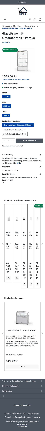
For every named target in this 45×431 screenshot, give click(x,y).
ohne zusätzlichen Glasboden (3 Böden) (18, 125)
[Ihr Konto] (35, 19)
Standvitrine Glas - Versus (37, 233)
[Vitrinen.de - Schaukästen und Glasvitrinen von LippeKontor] (22, 11)
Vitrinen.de (6, 26)
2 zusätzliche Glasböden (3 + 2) (14, 134)
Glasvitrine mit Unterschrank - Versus (17, 28)
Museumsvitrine (24, 233)
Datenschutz (16, 414)
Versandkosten (22, 424)
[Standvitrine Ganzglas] (30, 219)
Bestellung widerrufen (22, 405)
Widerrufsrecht (33, 414)
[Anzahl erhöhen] (13, 141)
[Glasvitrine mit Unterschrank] (8, 219)
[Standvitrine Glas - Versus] (37, 219)
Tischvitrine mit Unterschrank (20, 330)
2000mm (6, 106)
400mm (6, 115)
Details (9, 278)
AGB (24, 414)
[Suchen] (29, 19)
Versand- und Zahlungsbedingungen (18, 417)
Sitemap (7, 414)
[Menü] (4, 19)
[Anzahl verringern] (4, 141)
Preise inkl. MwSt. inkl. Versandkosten (15, 79)
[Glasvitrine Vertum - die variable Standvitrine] (17, 219)
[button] (2, 243)
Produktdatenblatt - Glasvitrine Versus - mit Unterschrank (19, 179)
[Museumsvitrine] (24, 219)
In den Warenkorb (29, 141)
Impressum (37, 417)
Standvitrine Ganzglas (30, 233)
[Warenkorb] (40, 19)
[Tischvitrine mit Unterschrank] (22, 316)
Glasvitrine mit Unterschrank (8, 233)
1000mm (6, 96)
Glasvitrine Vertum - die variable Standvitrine (17, 233)
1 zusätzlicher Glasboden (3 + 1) (14, 129)
